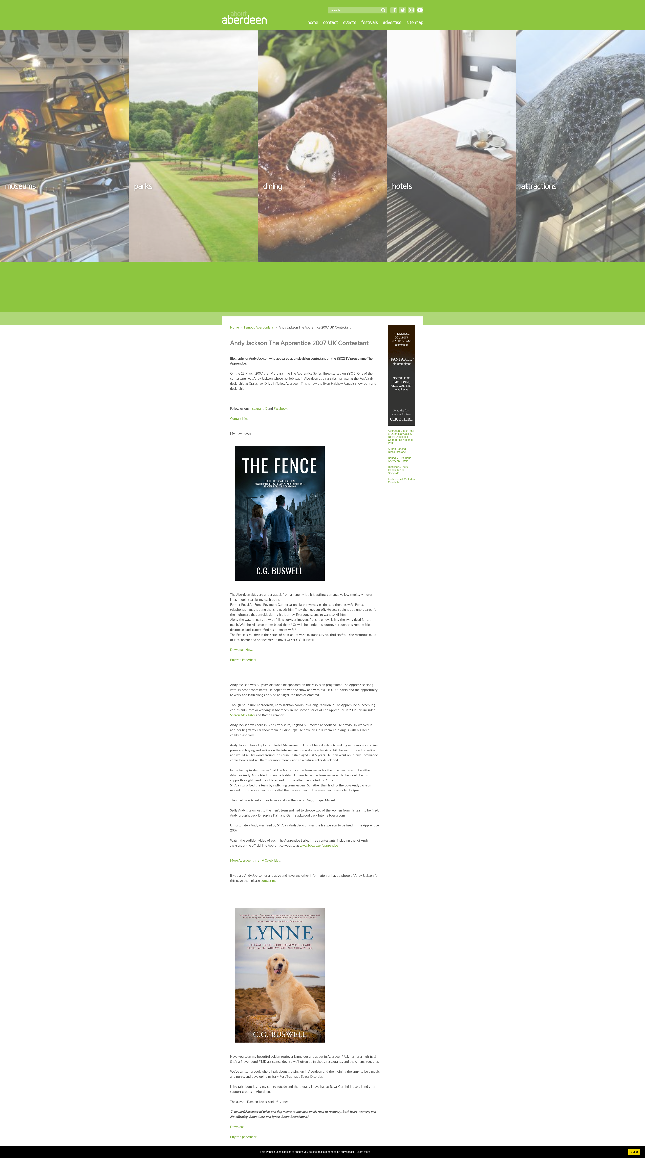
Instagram (256, 408)
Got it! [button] (634, 1152)
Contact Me (238, 418)
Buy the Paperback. (243, 660)
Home (234, 327)
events (349, 22)
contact (330, 22)
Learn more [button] (363, 1151)
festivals (369, 22)
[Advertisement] (322, 287)
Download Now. (241, 649)
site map (414, 22)
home (313, 22)
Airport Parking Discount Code (397, 450)
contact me (268, 880)
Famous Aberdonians (259, 327)
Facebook (280, 408)
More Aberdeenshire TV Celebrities (255, 860)
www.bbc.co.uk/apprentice (319, 845)
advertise (392, 22)
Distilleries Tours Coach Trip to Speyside (398, 470)
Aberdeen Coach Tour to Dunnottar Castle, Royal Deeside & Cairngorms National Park (401, 436)
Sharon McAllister (242, 715)
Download (237, 1127)
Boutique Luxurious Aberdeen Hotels (399, 459)
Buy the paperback (243, 1137)
